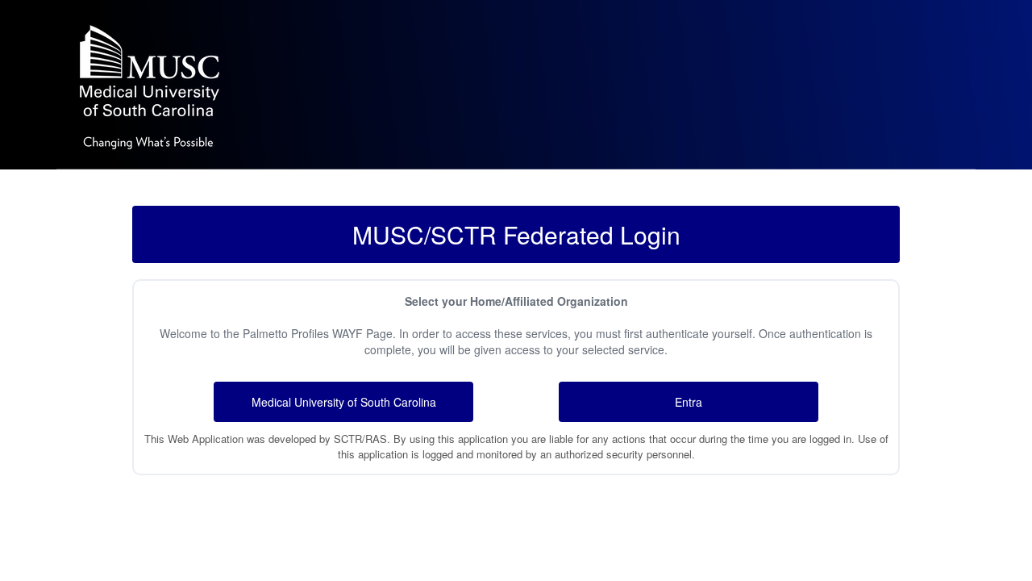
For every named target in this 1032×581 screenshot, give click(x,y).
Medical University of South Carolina (344, 402)
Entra (688, 402)
